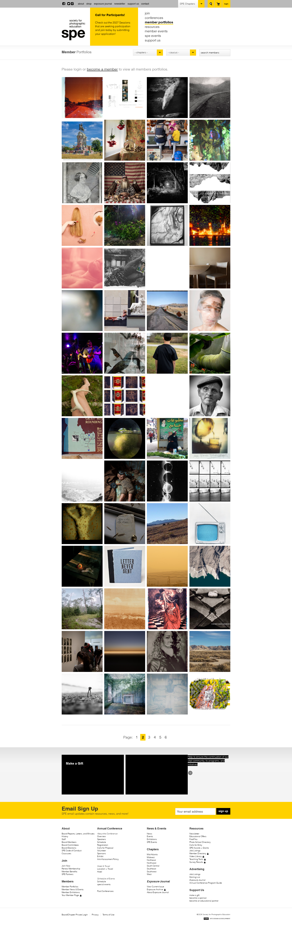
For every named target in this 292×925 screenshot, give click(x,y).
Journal (197, 880)
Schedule (101, 842)
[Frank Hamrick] (124, 566)
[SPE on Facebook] (63, 4)
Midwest (150, 857)
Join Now (66, 865)
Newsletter (194, 833)
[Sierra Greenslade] (124, 523)
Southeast (151, 868)
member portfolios (159, 22)
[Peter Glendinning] (209, 438)
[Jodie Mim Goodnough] (167, 481)
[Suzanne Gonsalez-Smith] (124, 481)
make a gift (194, 895)
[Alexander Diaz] (124, 140)
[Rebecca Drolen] (82, 225)
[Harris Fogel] (167, 310)
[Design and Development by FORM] (217, 919)
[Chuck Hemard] (82, 608)
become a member (102, 69)
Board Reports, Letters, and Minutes (78, 833)
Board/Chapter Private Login (75, 914)
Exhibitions (152, 839)
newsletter (119, 3)
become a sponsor (198, 898)
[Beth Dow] (209, 182)
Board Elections (69, 848)
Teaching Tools (196, 859)
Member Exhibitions (71, 892)
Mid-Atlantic (152, 854)
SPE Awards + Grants (199, 848)
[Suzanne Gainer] (82, 395)
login (226, 4)
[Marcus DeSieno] (209, 97)
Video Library (195, 856)
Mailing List (194, 877)
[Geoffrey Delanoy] (167, 97)
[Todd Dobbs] (124, 182)
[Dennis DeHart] (124, 97)
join (147, 13)
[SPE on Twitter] (68, 4)
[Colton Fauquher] (167, 268)
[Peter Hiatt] (124, 651)
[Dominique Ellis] (167, 225)
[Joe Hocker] (82, 694)
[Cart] (218, 4)
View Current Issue (155, 886)
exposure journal (103, 3)
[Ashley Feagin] (209, 268)
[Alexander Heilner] (209, 566)
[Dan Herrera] (167, 608)
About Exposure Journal (158, 892)
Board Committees (70, 845)
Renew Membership (71, 868)
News (149, 833)
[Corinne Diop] (82, 182)
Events (150, 836)
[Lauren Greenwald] (167, 523)
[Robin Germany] (124, 438)
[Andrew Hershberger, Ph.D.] (209, 608)
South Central (153, 865)
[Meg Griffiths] (82, 566)
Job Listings (194, 850)
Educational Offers (197, 836)
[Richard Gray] (82, 523)
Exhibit (100, 856)
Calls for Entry (195, 845)
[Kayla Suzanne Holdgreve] (167, 694)
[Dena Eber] (124, 225)
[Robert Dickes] (167, 140)
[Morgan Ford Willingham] (209, 310)
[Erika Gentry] (209, 395)
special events (104, 884)
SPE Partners (67, 874)
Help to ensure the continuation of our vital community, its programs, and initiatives (208, 760)
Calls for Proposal (105, 848)
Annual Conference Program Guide (205, 883)
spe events (153, 36)
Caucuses (66, 853)
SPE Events (152, 842)
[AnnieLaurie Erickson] (209, 225)
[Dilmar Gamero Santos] (124, 395)
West (149, 874)
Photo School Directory (200, 842)
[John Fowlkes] (82, 353)
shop (89, 3)
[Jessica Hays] (167, 566)
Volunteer (101, 850)
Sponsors (101, 853)
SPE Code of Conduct (71, 850)
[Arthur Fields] (82, 310)
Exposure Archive (155, 889)
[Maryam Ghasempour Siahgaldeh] (167, 438)
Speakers (101, 839)
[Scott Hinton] (209, 651)
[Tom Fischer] (124, 310)
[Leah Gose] (209, 481)
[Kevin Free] (167, 353)
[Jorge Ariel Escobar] (82, 268)
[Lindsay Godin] (82, 481)
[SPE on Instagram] (72, 4)
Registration (102, 845)
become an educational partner (203, 900)
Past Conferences (105, 891)
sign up (223, 811)
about (81, 3)
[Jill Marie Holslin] (209, 694)
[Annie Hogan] (124, 694)
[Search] (211, 4)
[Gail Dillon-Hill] (209, 140)
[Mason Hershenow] (82, 651)
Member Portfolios (70, 886)
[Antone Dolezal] (167, 182)
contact (145, 3)
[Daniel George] (82, 438)
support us (133, 3)
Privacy (95, 914)
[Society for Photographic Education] (75, 29)
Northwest (151, 863)
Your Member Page (70, 895)
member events (156, 31)
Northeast (151, 860)
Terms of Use (108, 914)
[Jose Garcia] (167, 395)
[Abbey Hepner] (124, 608)
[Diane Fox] (124, 353)
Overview (101, 836)
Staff (64, 839)
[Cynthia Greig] (209, 523)
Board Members (69, 842)
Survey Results (196, 862)
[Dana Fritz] (209, 353)
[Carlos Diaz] (82, 140)
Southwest (151, 871)
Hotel (99, 871)
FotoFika (193, 839)
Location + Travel (105, 869)
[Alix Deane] (82, 97)
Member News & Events (72, 889)
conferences (154, 18)
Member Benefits (69, 871)
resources (152, 27)
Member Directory (197, 853)
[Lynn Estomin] (124, 268)
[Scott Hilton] (167, 651)
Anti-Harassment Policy (108, 859)
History (65, 836)
